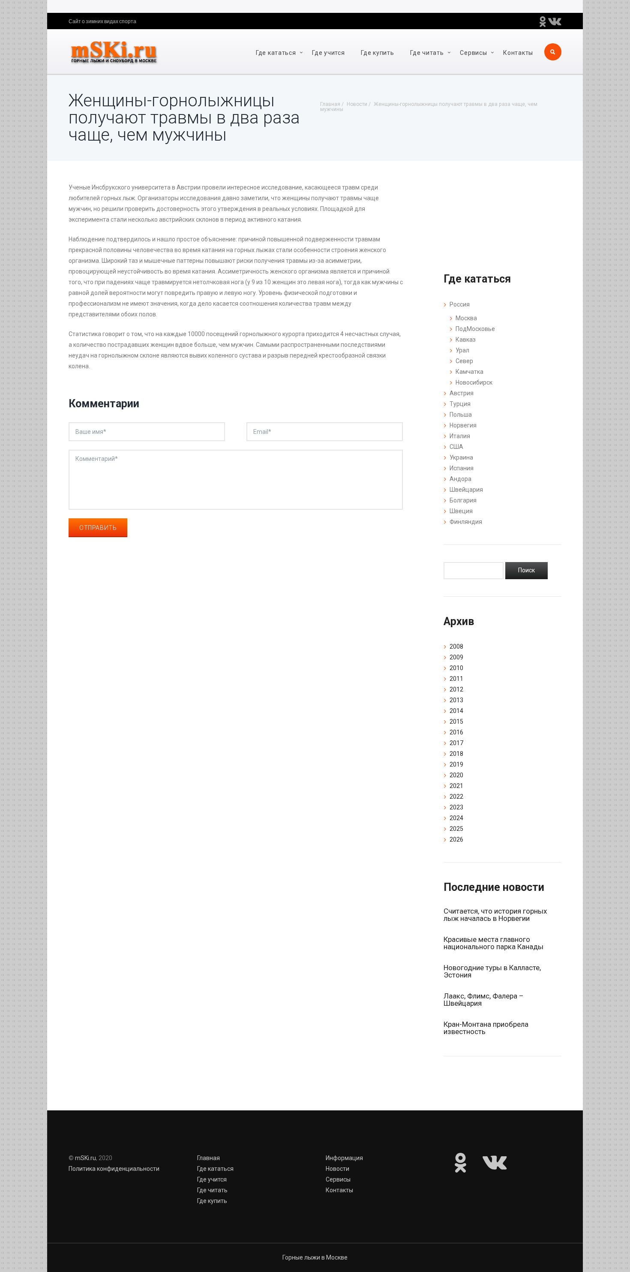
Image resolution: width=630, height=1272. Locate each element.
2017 (456, 743)
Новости (337, 1168)
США (456, 446)
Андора (460, 478)
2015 (456, 721)
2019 (456, 764)
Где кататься (276, 52)
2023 (456, 807)
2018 (456, 753)
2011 (456, 678)
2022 (456, 796)
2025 (456, 828)
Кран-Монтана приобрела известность (486, 1028)
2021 (456, 785)
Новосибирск (474, 382)
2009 (456, 657)
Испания (462, 468)
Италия (460, 436)
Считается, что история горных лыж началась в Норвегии (495, 915)
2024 (456, 818)
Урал (462, 350)
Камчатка (469, 371)
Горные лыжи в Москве (315, 1257)
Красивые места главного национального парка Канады (493, 943)
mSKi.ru (85, 1158)
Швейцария (466, 489)
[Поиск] (526, 570)
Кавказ (466, 339)
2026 (456, 839)
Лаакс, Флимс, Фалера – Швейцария (483, 999)
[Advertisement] (236, 663)
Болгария (463, 500)
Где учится (328, 52)
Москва (466, 318)
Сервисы (473, 52)
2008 (456, 646)
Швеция (461, 511)
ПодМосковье (475, 328)
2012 (456, 689)
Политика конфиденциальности (114, 1168)
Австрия (462, 393)
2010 (456, 668)
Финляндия (466, 521)
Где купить (377, 52)
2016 (456, 732)
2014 (456, 710)
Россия (460, 304)
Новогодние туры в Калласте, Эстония (492, 971)
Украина (461, 457)
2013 (456, 700)
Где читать (427, 52)
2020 (456, 775)
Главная (208, 1158)
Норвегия (463, 425)
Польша (461, 414)
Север (464, 361)
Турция (460, 403)
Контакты (518, 52)
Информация (344, 1158)
